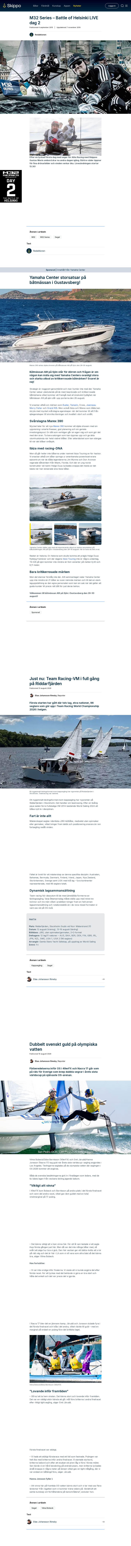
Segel (57, 237)
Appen (67, 5)
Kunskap (56, 5)
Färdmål (45, 5)
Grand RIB (52, 408)
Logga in (112, 6)
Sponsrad (36, 612)
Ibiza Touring (69, 559)
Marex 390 (58, 426)
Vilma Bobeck (47, 1508)
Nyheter (77, 5)
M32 (33, 237)
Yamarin (74, 405)
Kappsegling (37, 965)
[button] (99, 498)
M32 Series (45, 237)
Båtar (35, 5)
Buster (66, 405)
